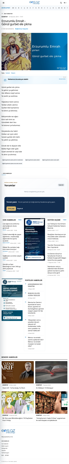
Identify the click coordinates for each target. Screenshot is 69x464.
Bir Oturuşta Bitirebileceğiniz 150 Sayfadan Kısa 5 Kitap (18, 419)
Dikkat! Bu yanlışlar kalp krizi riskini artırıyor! (11, 248)
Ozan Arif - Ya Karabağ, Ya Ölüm (14, 388)
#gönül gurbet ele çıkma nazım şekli (50, 160)
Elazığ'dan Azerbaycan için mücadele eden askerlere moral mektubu (57, 236)
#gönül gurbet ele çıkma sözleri (32, 160)
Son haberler (5, 444)
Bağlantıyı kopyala (21, 29)
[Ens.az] (34, 3)
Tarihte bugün (5, 453)
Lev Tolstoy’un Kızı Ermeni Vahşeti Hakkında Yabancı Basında (57, 226)
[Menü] (3, 3)
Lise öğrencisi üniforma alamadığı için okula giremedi (11, 226)
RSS (3, 455)
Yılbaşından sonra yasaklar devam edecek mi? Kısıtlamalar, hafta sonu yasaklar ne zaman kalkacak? (34, 325)
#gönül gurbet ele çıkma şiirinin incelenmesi (12, 160)
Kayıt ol (20, 209)
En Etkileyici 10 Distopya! (44, 388)
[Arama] (61, 3)
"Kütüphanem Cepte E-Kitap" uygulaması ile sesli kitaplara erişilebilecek (50, 419)
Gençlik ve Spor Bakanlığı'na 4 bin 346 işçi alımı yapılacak (12, 266)
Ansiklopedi (6, 8)
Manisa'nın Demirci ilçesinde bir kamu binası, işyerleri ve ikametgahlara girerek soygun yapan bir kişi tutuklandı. (36, 307)
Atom (7, 455)
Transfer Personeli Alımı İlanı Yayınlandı (56, 246)
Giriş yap (11, 209)
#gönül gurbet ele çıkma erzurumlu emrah (12, 163)
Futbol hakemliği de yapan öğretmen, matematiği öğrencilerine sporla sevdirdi (12, 237)
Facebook (8, 73)
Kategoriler (4, 448)
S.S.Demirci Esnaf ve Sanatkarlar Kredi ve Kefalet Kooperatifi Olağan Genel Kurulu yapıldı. (57, 257)
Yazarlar (4, 450)
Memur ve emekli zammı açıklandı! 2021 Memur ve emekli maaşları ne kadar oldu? (36, 341)
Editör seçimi (5, 446)
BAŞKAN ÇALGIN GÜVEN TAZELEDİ (34, 294)
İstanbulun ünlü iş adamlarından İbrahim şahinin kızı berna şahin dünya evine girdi (56, 269)
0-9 (13, 8)
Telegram (13, 73)
